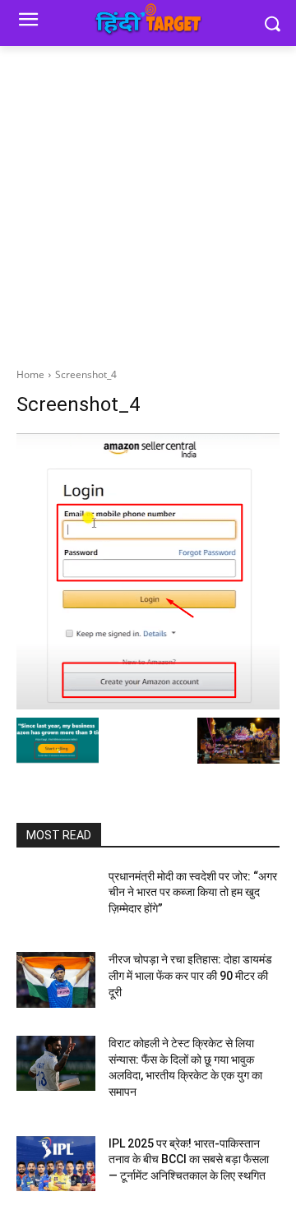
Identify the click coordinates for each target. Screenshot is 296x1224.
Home (30, 374)
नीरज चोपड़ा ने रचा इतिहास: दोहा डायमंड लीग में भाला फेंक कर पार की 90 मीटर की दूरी (190, 975)
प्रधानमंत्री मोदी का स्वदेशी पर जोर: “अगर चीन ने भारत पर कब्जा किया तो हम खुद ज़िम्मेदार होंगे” (193, 892)
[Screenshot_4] (148, 571)
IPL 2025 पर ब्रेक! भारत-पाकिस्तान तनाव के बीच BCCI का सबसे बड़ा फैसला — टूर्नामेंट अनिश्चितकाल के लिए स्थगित (189, 1159)
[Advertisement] (148, 202)
